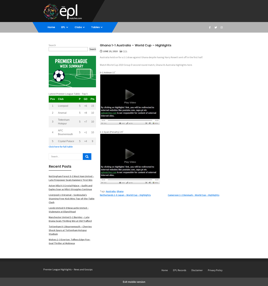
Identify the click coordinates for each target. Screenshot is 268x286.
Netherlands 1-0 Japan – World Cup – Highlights (125, 195)
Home (51, 27)
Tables (95, 27)
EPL (63, 27)
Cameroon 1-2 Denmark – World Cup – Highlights (193, 195)
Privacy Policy (215, 270)
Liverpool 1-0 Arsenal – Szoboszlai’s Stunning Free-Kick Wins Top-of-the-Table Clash (71, 198)
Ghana (120, 191)
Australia (111, 191)
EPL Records (179, 270)
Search (52, 45)
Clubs (78, 27)
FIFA (125, 51)
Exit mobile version (134, 281)
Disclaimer (197, 270)
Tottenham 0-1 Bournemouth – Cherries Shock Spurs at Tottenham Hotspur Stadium (70, 230)
